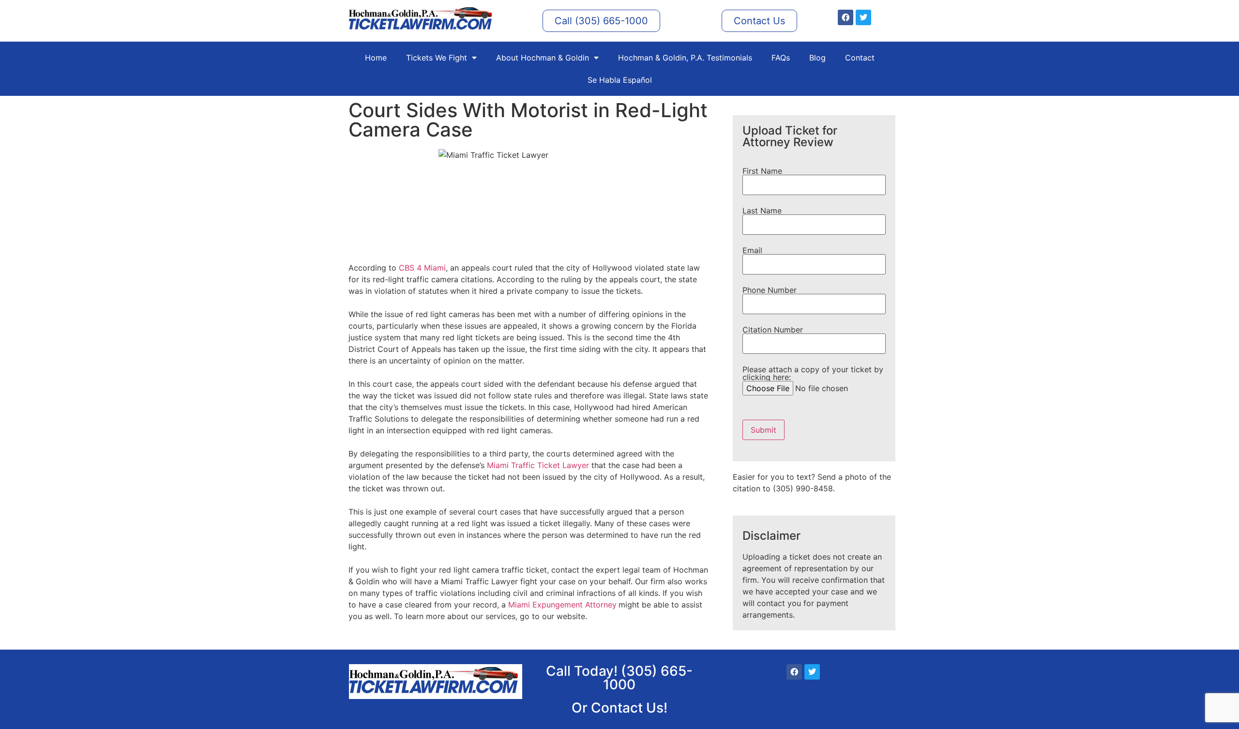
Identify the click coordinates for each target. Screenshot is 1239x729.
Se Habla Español (620, 80)
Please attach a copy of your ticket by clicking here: (812, 373)
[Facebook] (845, 17)
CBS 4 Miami (422, 268)
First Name (762, 171)
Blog (817, 57)
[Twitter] (863, 17)
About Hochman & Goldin (542, 57)
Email (752, 250)
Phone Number (769, 290)
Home (376, 57)
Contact (860, 57)
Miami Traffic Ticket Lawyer (538, 465)
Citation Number (772, 330)
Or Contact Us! (619, 707)
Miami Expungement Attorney (562, 604)
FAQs (780, 57)
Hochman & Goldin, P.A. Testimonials (685, 57)
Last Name (762, 211)
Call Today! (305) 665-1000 (619, 678)
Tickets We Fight (436, 57)
